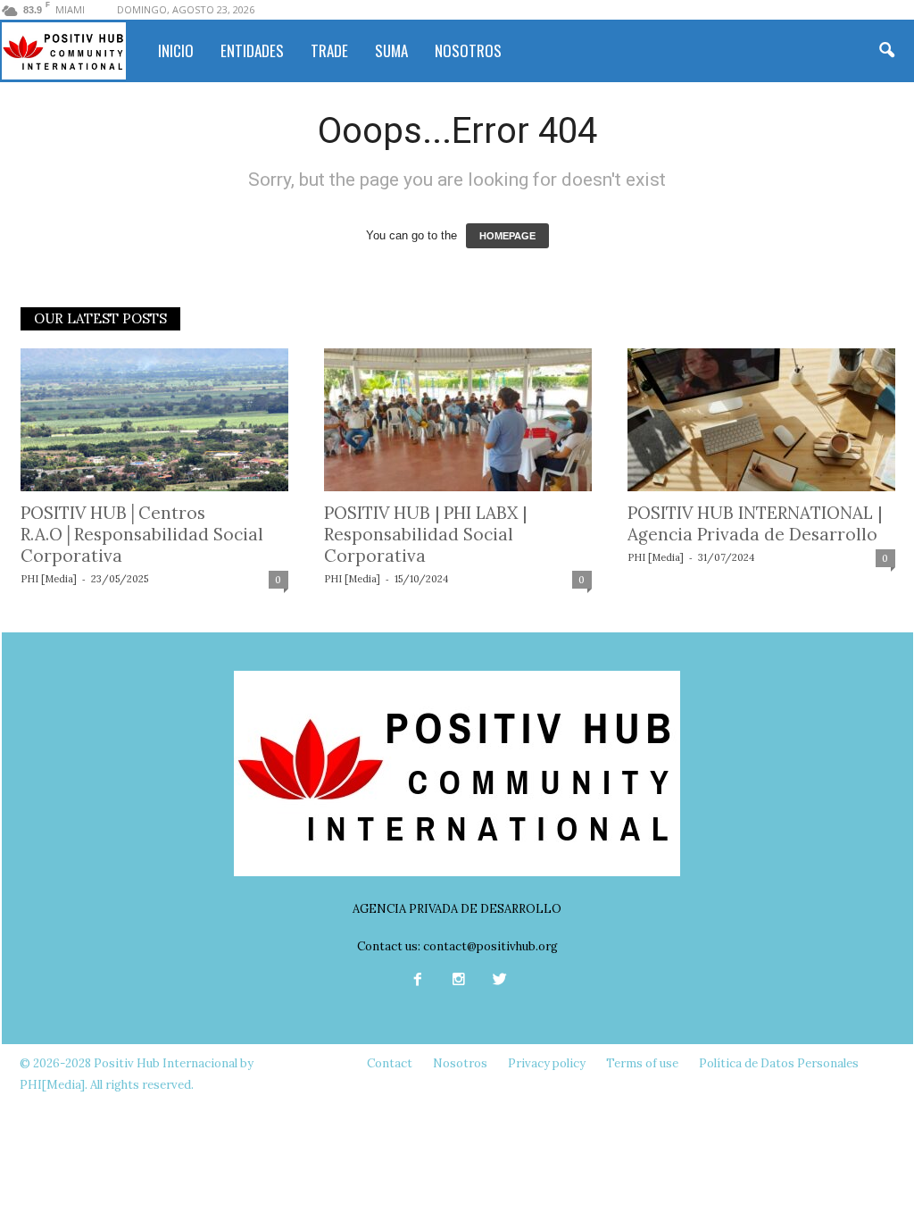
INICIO (176, 50)
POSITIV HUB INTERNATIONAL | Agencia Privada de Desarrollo (754, 523)
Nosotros (460, 1063)
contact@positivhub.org (490, 946)
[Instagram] (458, 981)
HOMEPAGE (507, 235)
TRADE (329, 50)
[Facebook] (417, 981)
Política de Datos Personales (779, 1063)
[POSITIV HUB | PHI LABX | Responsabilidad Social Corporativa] (458, 419)
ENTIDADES (252, 50)
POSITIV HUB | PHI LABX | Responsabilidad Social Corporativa (425, 534)
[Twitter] (498, 981)
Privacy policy (547, 1063)
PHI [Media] (49, 579)
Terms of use (642, 1063)
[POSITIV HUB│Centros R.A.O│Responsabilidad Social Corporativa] (154, 419)
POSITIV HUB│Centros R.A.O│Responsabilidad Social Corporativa (142, 534)
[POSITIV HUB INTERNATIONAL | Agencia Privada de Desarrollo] (761, 419)
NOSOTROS (468, 50)
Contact (389, 1063)
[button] (886, 51)
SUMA (391, 50)
